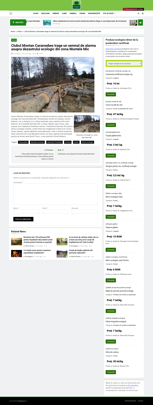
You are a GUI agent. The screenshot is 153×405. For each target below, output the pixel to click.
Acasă (35, 13)
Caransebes (23, 142)
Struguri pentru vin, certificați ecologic (121, 166)
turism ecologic (87, 142)
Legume (116, 78)
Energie (56, 13)
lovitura (68, 142)
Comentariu (18, 182)
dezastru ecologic (37, 142)
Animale (73, 13)
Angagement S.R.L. (126, 211)
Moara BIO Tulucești (127, 305)
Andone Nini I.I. (125, 180)
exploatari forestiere (54, 142)
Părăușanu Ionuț (125, 274)
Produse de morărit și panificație (124, 295)
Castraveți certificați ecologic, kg (119, 74)
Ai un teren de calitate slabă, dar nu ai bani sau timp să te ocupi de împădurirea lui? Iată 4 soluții (83, 239)
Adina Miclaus (29, 246)
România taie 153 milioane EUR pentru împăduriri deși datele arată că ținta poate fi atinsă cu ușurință (38, 239)
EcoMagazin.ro (22, 401)
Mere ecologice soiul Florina (117, 260)
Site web (75, 208)
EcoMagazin (17, 54)
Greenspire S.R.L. (126, 88)
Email (45, 208)
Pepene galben (112, 227)
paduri (76, 142)
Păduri (82, 13)
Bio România (133, 385)
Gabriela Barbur (76, 256)
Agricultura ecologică (113, 49)
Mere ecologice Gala (114, 197)
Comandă (110, 94)
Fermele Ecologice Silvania (129, 119)
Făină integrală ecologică (116, 321)
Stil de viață (108, 13)
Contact (140, 401)
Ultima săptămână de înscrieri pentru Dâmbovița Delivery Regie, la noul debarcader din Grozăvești (74, 21)
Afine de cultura (112, 352)
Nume (16, 208)
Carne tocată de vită (114, 105)
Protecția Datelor (130, 401)
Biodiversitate (94, 13)
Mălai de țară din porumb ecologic (120, 291)
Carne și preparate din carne (123, 109)
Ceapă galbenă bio (113, 135)
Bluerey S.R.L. (125, 366)
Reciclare (45, 13)
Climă (64, 13)
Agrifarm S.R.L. (125, 149)
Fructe (115, 170)
